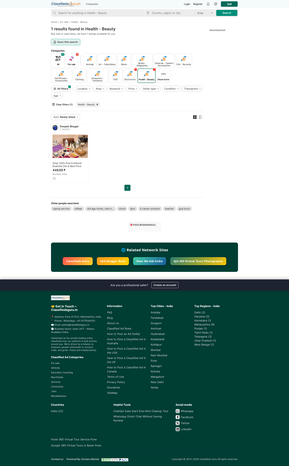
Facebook (187, 417)
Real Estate (57, 377)
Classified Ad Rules (119, 328)
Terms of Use (115, 376)
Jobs (53, 391)
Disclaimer (113, 387)
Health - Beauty (86, 104)
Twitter (185, 423)
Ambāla (155, 312)
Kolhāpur (156, 344)
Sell (229, 4)
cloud (122, 208)
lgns (132, 208)
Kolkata (155, 371)
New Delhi (157, 382)
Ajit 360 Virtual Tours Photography (198, 261)
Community (57, 386)
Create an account (165, 285)
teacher (169, 208)
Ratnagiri (156, 366)
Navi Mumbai (159, 355)
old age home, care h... (100, 208)
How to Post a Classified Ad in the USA (126, 350)
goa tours (184, 208)
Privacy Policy (116, 382)
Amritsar (156, 328)
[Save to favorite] (54, 178)
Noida (154, 387)
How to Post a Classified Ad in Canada (126, 369)
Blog (110, 317)
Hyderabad (158, 334)
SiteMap (112, 392)
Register (198, 4)
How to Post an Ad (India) (123, 334)
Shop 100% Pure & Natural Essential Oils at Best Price (67, 165)
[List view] (201, 117)
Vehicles (55, 367)
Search (226, 12)
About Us (113, 323)
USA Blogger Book (113, 261)
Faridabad (157, 317)
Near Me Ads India (149, 261)
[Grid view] (195, 117)
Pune (154, 360)
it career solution (150, 208)
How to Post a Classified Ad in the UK (126, 360)
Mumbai (156, 350)
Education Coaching (62, 372)
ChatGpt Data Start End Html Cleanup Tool (140, 411)
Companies (92, 4)
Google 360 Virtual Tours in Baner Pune (76, 445)
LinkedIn (186, 429)
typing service (61, 208)
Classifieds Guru (77, 261)
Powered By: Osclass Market (83, 459)
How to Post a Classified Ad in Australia (126, 341)
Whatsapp (187, 411)
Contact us (57, 459)
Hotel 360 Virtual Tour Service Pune (74, 439)
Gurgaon (156, 323)
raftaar (78, 208)
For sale (55, 363)
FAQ (109, 312)
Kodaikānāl (157, 339)
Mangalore (157, 376)
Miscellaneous (58, 395)
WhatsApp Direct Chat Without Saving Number (137, 418)
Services (55, 381)
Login (187, 4)
